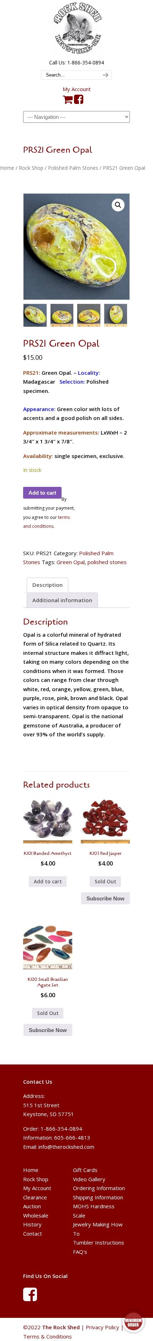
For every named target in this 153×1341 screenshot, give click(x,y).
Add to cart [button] (48, 881)
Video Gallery (89, 1179)
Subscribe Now (105, 898)
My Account (77, 89)
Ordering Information (99, 1188)
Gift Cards (85, 1169)
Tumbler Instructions (98, 1242)
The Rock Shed (76, 29)
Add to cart (42, 493)
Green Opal (71, 562)
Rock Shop (31, 167)
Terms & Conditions (47, 1336)
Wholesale (35, 1215)
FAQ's (80, 1251)
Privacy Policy (102, 1327)
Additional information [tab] (62, 600)
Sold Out (105, 881)
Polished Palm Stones (73, 167)
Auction (32, 1206)
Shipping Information (98, 1197)
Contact (32, 1233)
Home (7, 167)
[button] (118, 205)
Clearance (35, 1197)
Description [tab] (47, 584)
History (32, 1224)
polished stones (107, 562)
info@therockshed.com (66, 1146)
